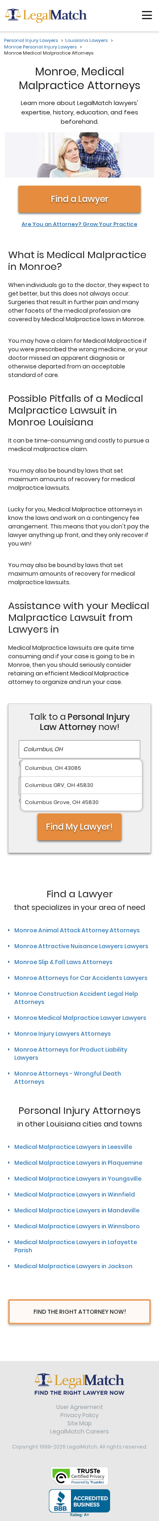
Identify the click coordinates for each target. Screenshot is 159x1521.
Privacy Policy (79, 1415)
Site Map (79, 1423)
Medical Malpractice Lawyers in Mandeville (76, 1210)
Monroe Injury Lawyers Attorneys (62, 1034)
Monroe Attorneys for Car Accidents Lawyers (81, 978)
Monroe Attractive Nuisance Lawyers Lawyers (81, 946)
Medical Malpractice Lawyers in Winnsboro (77, 1226)
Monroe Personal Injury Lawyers (40, 47)
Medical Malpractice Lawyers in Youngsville (77, 1179)
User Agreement (79, 1407)
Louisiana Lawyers (86, 40)
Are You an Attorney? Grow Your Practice (79, 224)
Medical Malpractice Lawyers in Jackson (73, 1266)
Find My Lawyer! (79, 827)
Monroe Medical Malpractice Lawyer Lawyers (80, 1018)
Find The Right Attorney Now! (79, 1312)
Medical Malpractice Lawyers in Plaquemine (78, 1163)
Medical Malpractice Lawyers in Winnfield (74, 1194)
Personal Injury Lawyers (31, 40)
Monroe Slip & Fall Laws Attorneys (63, 962)
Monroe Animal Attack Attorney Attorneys (77, 930)
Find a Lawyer (79, 199)
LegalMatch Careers (79, 1431)
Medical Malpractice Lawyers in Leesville (73, 1147)
